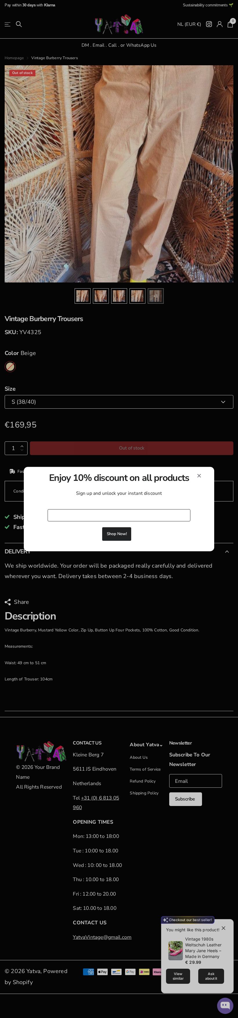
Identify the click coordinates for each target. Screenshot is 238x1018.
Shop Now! (117, 533)
